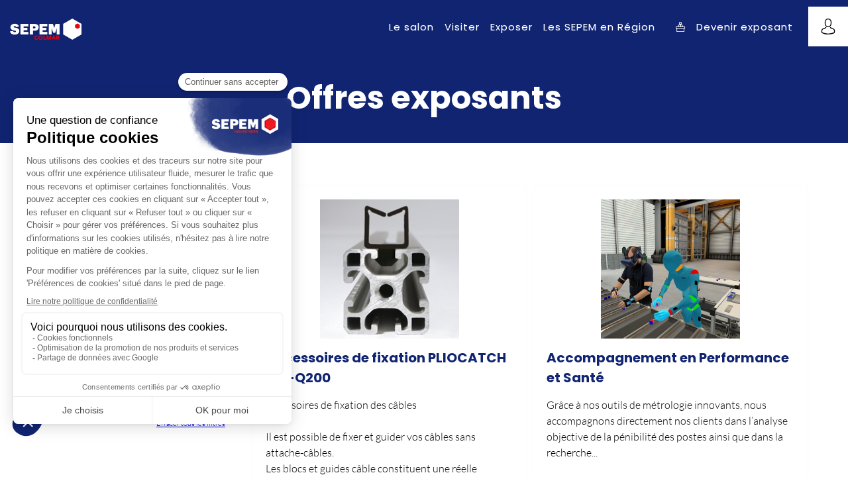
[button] (734, 27)
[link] (411, 26)
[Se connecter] (828, 26)
